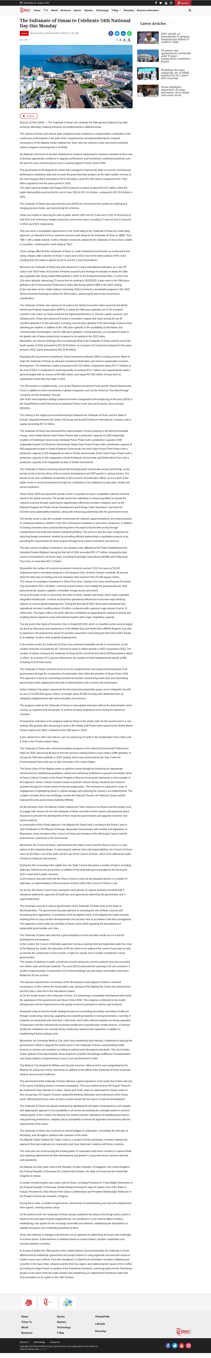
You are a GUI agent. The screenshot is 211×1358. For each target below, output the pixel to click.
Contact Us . (55, 1342)
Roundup (129, 10)
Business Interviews (148, 10)
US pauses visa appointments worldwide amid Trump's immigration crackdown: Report (176, 56)
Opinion (88, 10)
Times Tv (26, 1322)
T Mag (60, 1333)
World (54, 10)
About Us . (24, 1342)
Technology (102, 10)
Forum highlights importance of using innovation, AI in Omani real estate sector (175, 91)
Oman (37, 10)
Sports (77, 10)
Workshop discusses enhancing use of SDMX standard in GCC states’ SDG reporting (175, 74)
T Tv (45, 10)
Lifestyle (100, 1324)
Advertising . (40, 1342)
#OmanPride (102, 1316)
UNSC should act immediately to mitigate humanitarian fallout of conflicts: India (175, 38)
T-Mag (115, 10)
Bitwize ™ (44, 1349)
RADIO (185, 3)
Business (66, 10)
